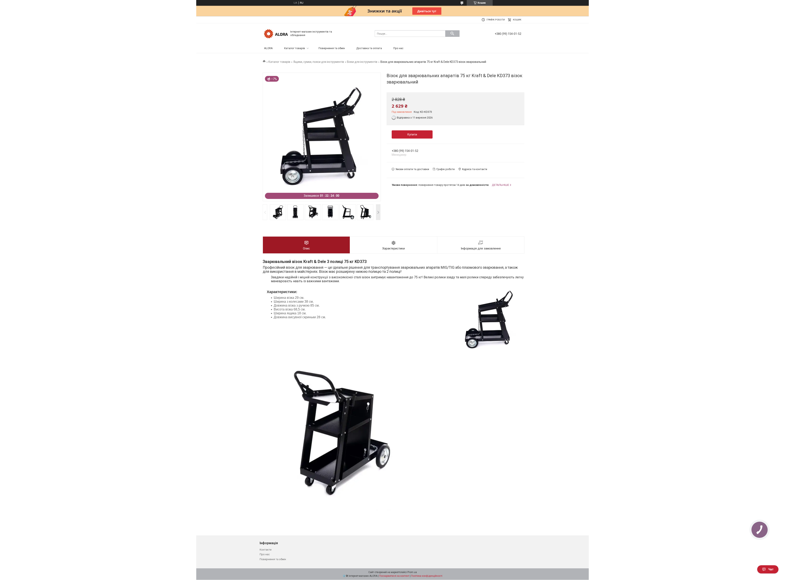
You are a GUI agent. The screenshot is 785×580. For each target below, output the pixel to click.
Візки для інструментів (362, 61)
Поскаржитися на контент (394, 575)
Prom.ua (412, 572)
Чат (771, 569)
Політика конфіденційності (426, 575)
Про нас (398, 48)
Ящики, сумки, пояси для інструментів (318, 61)
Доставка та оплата (369, 48)
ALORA (268, 48)
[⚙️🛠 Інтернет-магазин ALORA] (276, 33)
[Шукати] (452, 33)
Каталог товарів (294, 48)
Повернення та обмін (331, 48)
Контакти (265, 549)
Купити (412, 134)
